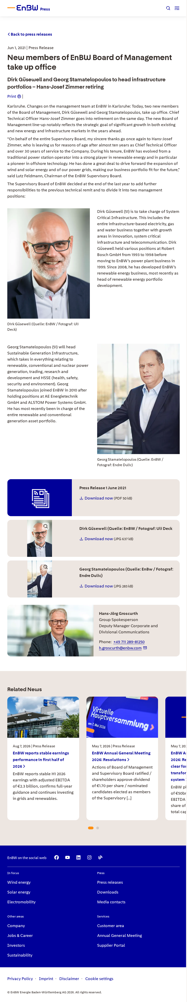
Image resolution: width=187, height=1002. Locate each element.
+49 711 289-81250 (129, 641)
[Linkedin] (78, 857)
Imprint (46, 978)
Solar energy (18, 892)
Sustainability (19, 955)
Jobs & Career (20, 935)
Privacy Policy (20, 978)
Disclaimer (69, 978)
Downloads (107, 892)
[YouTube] (67, 857)
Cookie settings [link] (99, 978)
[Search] (168, 8)
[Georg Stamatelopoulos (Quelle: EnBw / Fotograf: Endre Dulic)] (39, 578)
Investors (16, 945)
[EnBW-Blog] (100, 857)
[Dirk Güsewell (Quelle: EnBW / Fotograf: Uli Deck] (39, 538)
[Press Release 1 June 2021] (39, 497)
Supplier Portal (111, 945)
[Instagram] (89, 857)
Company (16, 925)
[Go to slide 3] (97, 828)
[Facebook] (56, 857)
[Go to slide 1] (91, 828)
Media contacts (111, 901)
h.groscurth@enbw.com (120, 647)
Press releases (110, 882)
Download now (99, 498)
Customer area (110, 925)
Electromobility (21, 901)
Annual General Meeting (119, 935)
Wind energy (19, 882)
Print (11, 96)
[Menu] (177, 8)
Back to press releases (31, 34)
